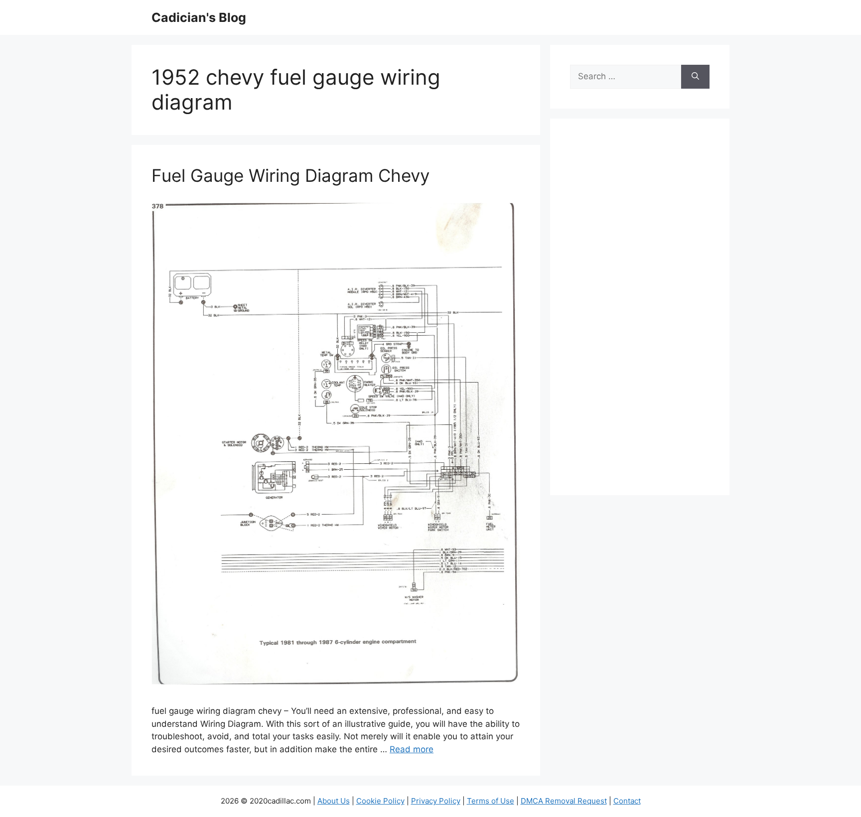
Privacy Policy (435, 801)
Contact (627, 801)
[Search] (695, 77)
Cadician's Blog (198, 17)
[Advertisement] (640, 313)
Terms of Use (490, 801)
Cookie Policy (380, 801)
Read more (411, 749)
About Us (333, 801)
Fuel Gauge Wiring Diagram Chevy (290, 175)
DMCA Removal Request (564, 801)
